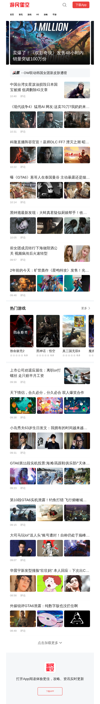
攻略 (46, 15)
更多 (84, 308)
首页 (12, 15)
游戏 (29, 15)
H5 (37, 15)
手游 (54, 15)
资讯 (21, 15)
